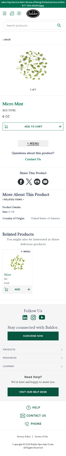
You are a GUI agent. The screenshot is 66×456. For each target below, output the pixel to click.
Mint (7, 275)
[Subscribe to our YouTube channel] (42, 318)
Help (36, 407)
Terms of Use (41, 436)
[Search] (59, 25)
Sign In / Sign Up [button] (19, 13)
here (41, 5)
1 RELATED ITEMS (12, 199)
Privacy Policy (24, 436)
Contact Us (33, 159)
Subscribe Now (33, 335)
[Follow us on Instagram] (33, 319)
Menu (34, 143)
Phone (36, 424)
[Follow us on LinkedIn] (25, 319)
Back (7, 39)
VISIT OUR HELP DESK (33, 392)
